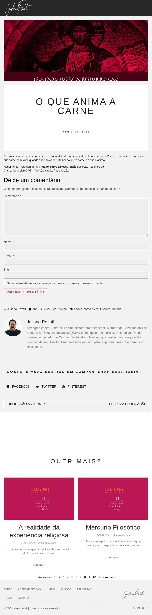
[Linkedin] (138, 608)
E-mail (9, 256)
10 (94, 577)
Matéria (116, 309)
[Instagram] (134, 608)
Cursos (66, 589)
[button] (18, 386)
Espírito (105, 309)
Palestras (84, 589)
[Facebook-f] (147, 608)
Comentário (12, 196)
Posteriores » (107, 577)
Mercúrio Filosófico (113, 527)
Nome (9, 242)
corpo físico (91, 309)
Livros (51, 589)
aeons (78, 309)
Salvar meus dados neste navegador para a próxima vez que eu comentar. (55, 283)
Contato (23, 597)
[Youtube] (143, 608)
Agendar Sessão (29, 589)
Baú (9, 597)
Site (6, 269)
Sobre (8, 589)
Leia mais (38, 565)
